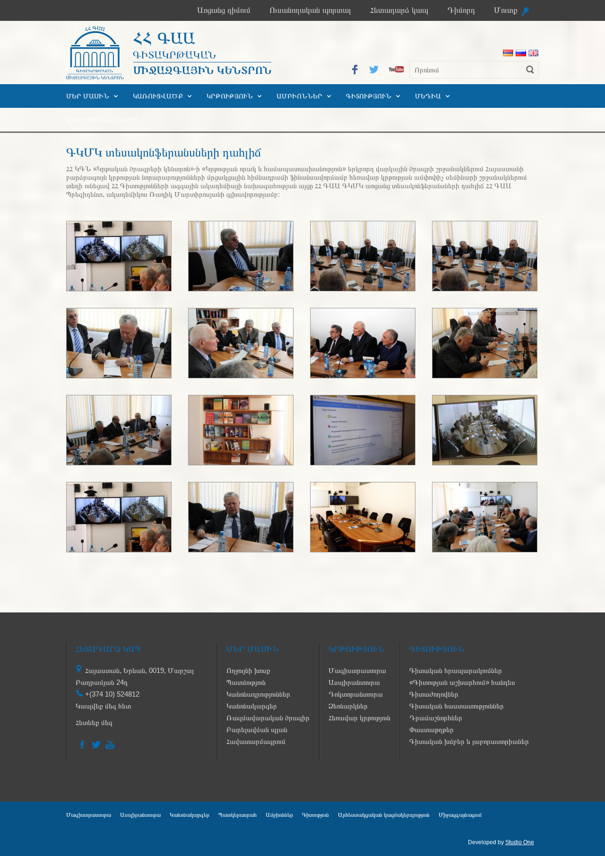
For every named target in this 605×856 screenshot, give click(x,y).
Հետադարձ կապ (399, 10)
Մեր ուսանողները (101, 119)
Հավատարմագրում (255, 741)
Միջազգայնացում (460, 815)
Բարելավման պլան (256, 729)
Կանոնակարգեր (251, 706)
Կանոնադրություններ (258, 694)
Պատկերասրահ (237, 815)
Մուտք (506, 10)
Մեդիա (428, 96)
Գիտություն (368, 96)
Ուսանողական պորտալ (310, 10)
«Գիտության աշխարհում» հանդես (462, 682)
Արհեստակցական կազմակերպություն (384, 815)
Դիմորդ (461, 10)
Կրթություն (230, 96)
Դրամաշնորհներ (435, 718)
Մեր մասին (87, 96)
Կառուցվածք (158, 96)
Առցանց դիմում (224, 10)
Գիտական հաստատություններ (456, 706)
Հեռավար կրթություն (359, 718)
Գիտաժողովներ (433, 694)
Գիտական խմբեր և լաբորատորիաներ (469, 741)
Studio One (519, 842)
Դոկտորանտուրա (355, 694)
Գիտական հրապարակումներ (455, 670)
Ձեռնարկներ (348, 706)
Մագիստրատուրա (357, 670)
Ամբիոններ (299, 96)
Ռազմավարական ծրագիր (268, 718)
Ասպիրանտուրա (354, 682)
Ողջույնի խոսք (248, 670)
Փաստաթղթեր (431, 729)
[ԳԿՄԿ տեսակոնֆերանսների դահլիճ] (119, 288)
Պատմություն (246, 682)
